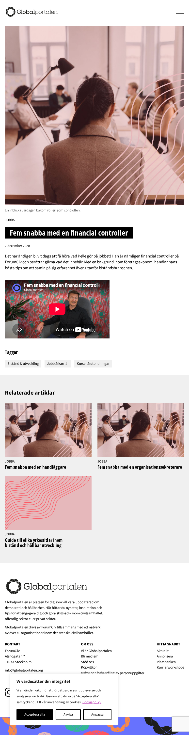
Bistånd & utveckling (23, 363)
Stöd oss (87, 662)
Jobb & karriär (58, 363)
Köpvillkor (89, 667)
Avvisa (68, 714)
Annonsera (165, 656)
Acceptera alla (34, 714)
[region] (64, 699)
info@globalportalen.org (24, 670)
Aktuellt (163, 651)
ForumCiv (48, 627)
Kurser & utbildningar (93, 363)
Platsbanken (166, 662)
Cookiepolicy (91, 702)
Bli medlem (89, 656)
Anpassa (97, 714)
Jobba (10, 220)
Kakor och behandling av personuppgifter (112, 673)
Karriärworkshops (170, 667)
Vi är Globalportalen (96, 651)
